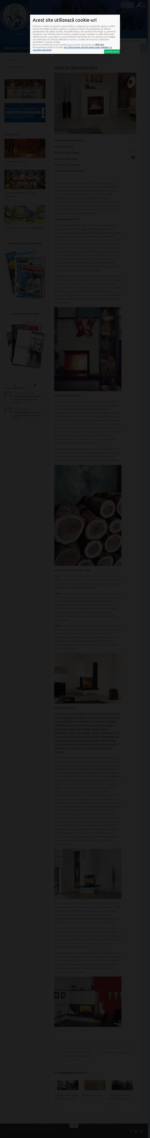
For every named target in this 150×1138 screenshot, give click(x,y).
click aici (99, 44)
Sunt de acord (112, 51)
